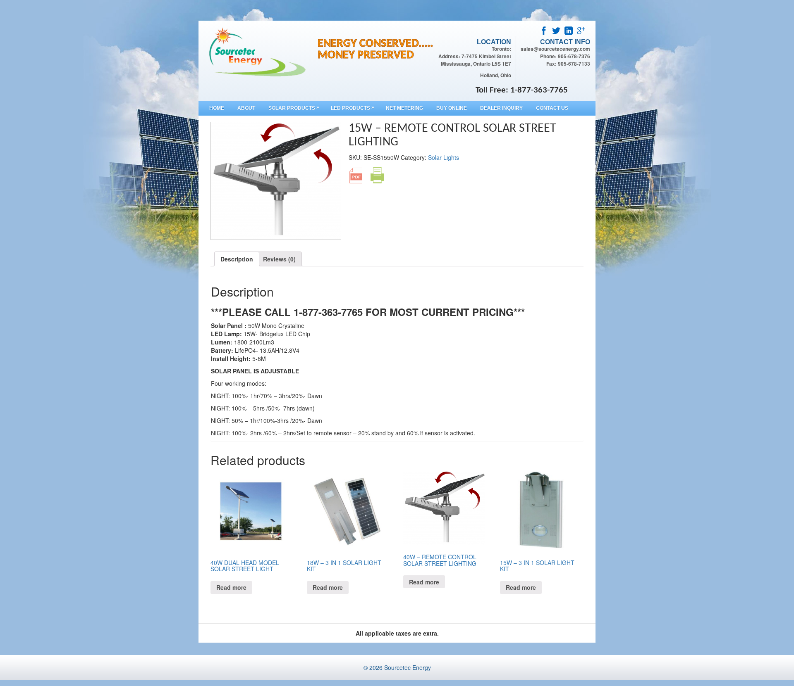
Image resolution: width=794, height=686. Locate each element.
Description (236, 259)
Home (216, 108)
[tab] (236, 259)
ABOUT (246, 108)
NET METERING (404, 108)
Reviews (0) (279, 259)
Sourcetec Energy (407, 667)
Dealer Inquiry (501, 108)
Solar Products (293, 107)
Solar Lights (443, 157)
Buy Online (451, 108)
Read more (231, 587)
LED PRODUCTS (352, 107)
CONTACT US (552, 108)
